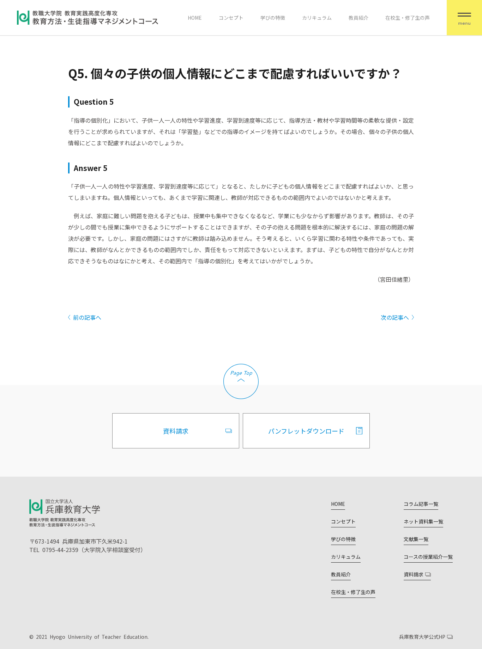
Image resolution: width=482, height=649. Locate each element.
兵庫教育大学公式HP (422, 636)
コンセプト (231, 17)
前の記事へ (87, 317)
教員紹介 (358, 17)
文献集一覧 (416, 539)
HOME (195, 17)
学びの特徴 (272, 17)
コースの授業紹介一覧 (428, 556)
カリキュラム (317, 17)
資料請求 (175, 430)
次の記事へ (395, 317)
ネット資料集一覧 (423, 521)
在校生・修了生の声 (407, 17)
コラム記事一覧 (421, 503)
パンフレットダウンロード (306, 430)
